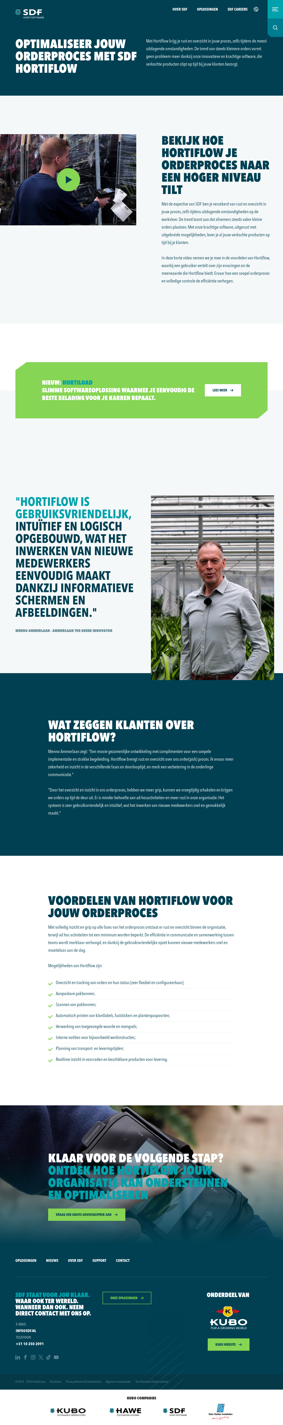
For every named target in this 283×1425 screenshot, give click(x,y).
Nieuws (52, 1260)
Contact (123, 1260)
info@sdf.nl (26, 1330)
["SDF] (175, 1412)
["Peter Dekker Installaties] (221, 1412)
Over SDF (179, 9)
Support (99, 1260)
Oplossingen (207, 9)
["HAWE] (124, 1412)
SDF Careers (238, 9)
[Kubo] (228, 1317)
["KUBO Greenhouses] (68, 1412)
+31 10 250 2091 (30, 1343)
